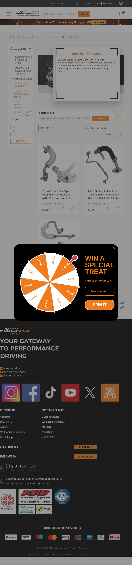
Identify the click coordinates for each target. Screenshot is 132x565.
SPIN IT (100, 305)
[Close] (114, 248)
